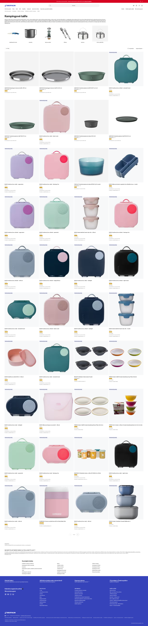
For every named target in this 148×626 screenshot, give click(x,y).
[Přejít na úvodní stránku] (10, 5)
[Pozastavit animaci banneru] (141, 1)
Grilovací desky (60, 566)
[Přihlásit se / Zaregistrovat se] (139, 5)
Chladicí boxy (60, 568)
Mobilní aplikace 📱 (129, 8)
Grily (23, 570)
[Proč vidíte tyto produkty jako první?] (128, 48)
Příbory (65, 42)
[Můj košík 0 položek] (142, 5)
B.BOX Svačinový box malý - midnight (13, 425)
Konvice (82, 42)
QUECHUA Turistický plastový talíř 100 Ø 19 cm (15, 136)
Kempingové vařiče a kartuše (28, 565)
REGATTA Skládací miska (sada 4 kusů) (83, 376)
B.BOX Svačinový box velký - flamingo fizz (49, 184)
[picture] (22, 69)
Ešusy (58, 563)
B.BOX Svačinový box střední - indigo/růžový (49, 280)
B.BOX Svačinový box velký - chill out (13, 521)
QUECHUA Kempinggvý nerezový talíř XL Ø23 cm (50, 88)
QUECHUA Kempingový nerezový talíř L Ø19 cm (15, 88)
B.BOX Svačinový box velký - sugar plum (14, 184)
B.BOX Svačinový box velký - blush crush (48, 136)
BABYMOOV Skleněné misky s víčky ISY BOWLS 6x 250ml (87, 473)
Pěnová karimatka (96, 571)
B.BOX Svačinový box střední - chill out (14, 280)
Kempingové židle (61, 573)
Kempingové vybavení (26, 571)
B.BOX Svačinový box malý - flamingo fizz (49, 473)
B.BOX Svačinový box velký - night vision (118, 473)
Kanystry (24, 566)
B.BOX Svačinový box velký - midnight (83, 280)
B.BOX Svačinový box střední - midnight (83, 328)
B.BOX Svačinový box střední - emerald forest (119, 88)
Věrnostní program (139, 8)
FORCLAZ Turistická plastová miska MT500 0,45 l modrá (87, 184)
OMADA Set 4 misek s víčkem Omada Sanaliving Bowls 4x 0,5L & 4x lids (125, 425)
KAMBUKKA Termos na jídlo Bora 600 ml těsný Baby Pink (52, 521)
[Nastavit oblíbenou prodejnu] (133, 5)
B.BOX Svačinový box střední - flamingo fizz (119, 232)
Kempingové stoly (96, 568)
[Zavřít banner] (142, 1)
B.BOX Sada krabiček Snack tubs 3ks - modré (119, 328)
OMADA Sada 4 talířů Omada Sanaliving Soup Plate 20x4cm (123, 376)
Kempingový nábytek (26, 573)
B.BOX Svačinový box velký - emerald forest (49, 376)
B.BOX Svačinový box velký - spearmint (14, 473)
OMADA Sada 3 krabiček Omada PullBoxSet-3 (119, 521)
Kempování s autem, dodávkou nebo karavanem (32, 568)
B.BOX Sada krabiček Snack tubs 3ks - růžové (85, 232)
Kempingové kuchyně (61, 570)
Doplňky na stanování (61, 571)
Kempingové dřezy (96, 566)
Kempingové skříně (96, 565)
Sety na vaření (48, 42)
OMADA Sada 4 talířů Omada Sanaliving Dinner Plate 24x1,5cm (88, 425)
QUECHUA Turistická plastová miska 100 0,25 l (85, 136)
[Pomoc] (136, 5)
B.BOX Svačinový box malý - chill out (82, 521)
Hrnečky (30, 42)
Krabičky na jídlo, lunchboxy (28, 563)
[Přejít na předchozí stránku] (70, 534)
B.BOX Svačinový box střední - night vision (119, 280)
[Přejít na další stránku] (77, 534)
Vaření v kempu (95, 563)
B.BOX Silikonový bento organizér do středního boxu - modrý (123, 184)
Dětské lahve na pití (96, 570)
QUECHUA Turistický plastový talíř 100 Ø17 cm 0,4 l (86, 88)
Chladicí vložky (60, 565)
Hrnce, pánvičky (100, 42)
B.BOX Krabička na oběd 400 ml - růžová (14, 376)
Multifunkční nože (13, 42)
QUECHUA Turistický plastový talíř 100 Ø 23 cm (120, 136)
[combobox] (139, 48)
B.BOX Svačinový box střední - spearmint (49, 232)
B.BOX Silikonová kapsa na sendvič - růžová (49, 425)
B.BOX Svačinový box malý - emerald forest (15, 328)
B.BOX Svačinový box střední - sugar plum (14, 232)
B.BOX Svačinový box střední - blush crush (49, 328)
